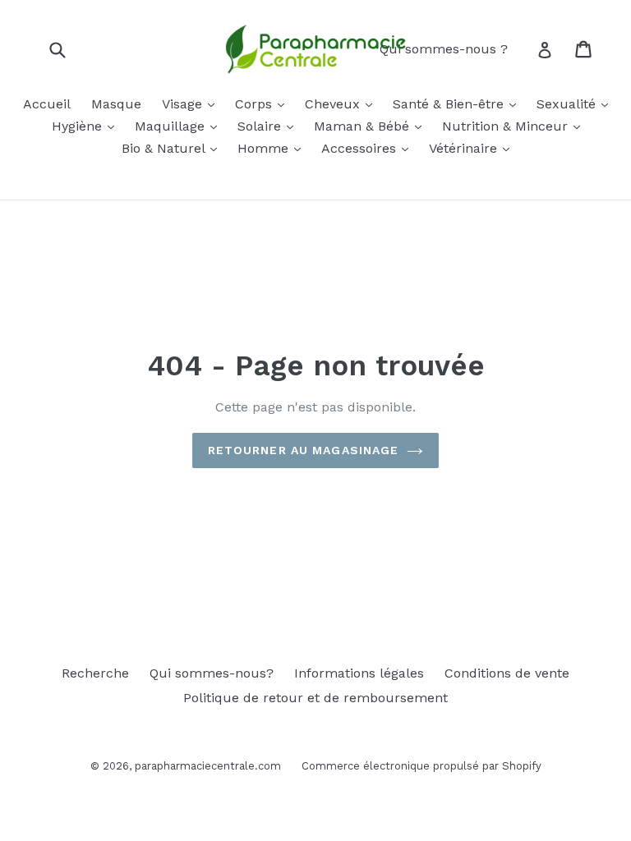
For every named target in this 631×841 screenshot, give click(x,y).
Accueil (47, 104)
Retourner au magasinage (303, 450)
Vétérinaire (465, 148)
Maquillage (172, 126)
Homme (264, 148)
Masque (116, 104)
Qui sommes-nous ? (444, 49)
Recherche (95, 673)
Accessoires (360, 148)
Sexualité (568, 104)
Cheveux (334, 104)
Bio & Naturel (165, 148)
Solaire (261, 126)
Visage (184, 104)
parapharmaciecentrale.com (208, 766)
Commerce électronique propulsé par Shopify (421, 766)
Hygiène (79, 126)
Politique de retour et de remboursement (315, 697)
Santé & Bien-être (450, 104)
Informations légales (359, 673)
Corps (255, 104)
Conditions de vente (506, 673)
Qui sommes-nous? (212, 673)
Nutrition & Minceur (507, 126)
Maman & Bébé (363, 126)
